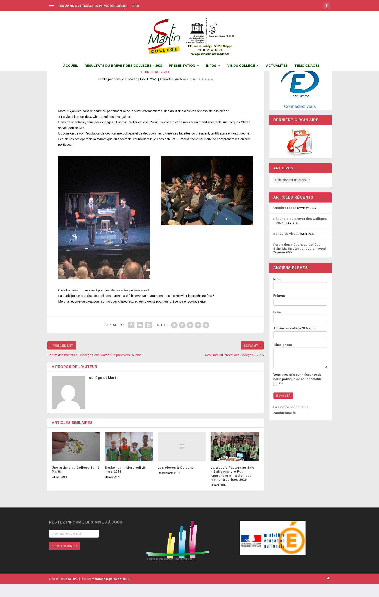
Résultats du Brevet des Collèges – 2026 (109, 5)
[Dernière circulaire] (300, 141)
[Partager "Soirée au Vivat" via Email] (140, 325)
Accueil (70, 65)
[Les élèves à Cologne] (182, 446)
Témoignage (282, 344)
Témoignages (307, 65)
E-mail (277, 312)
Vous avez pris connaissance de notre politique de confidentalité (297, 377)
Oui (281, 383)
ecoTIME (72, 579)
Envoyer (283, 395)
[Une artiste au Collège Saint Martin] (76, 446)
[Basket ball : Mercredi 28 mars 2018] (129, 446)
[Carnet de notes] (300, 88)
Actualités (277, 65)
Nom (276, 279)
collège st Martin (125, 79)
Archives (181, 79)
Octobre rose (283, 208)
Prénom (279, 295)
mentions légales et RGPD (111, 579)
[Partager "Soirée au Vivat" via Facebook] (131, 325)
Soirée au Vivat (285, 233)
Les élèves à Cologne (176, 467)
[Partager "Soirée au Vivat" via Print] (148, 325)
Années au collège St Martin (294, 328)
